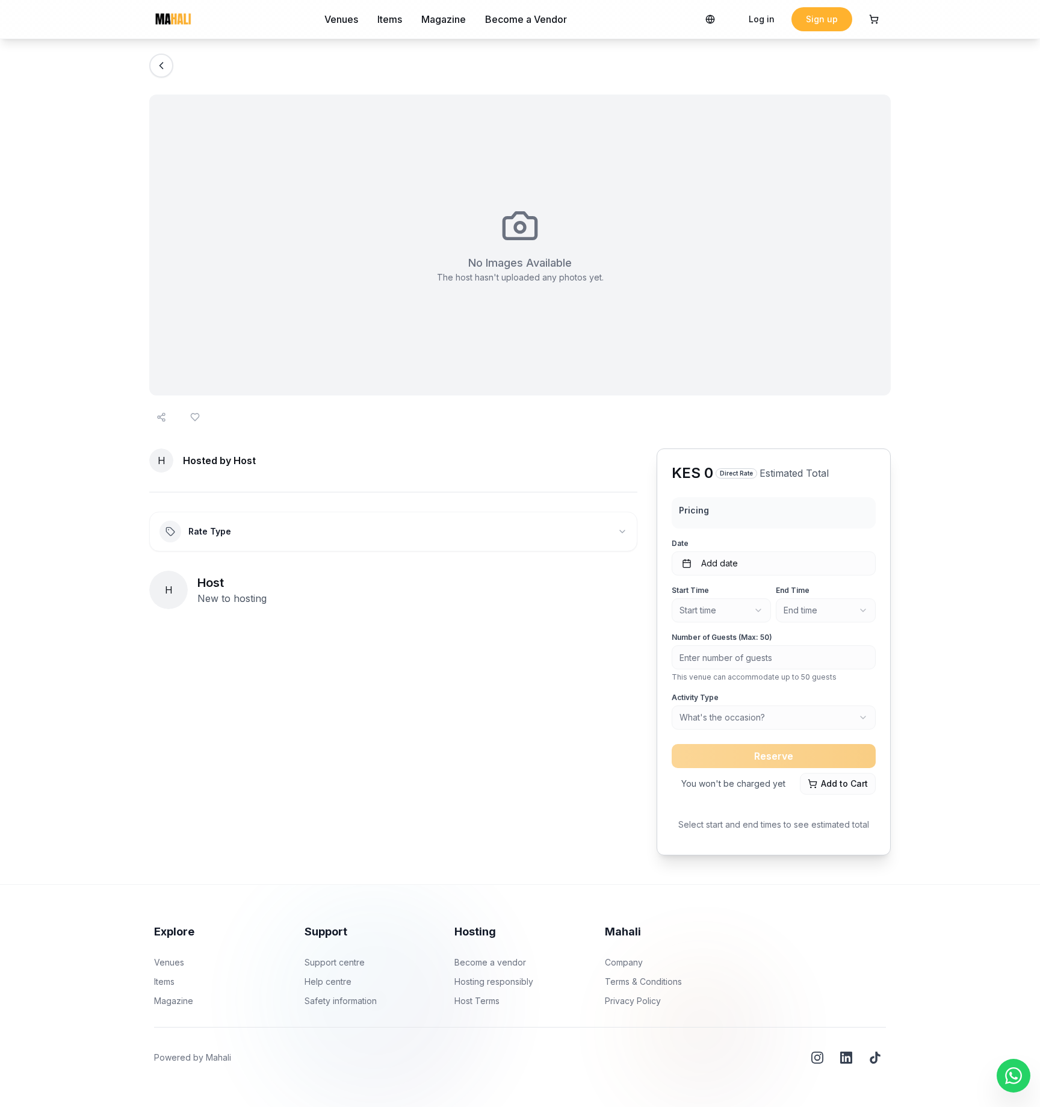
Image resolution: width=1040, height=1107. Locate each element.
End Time (792, 590)
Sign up (822, 19)
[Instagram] (817, 1057)
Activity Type (695, 697)
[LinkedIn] (846, 1057)
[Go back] (161, 66)
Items (389, 19)
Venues (341, 19)
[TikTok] (875, 1057)
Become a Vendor (526, 19)
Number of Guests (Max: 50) (722, 637)
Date (680, 543)
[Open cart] (874, 19)
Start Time (690, 590)
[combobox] (722, 610)
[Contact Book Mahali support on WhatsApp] (1013, 1076)
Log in (762, 19)
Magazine (443, 19)
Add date (719, 563)
